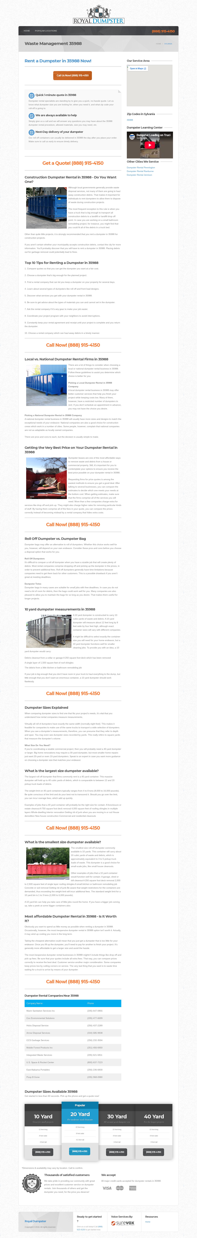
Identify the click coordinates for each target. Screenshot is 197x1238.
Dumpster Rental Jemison (139, 175)
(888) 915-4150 (163, 31)
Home (27, 30)
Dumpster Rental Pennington (141, 167)
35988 (130, 120)
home (158, 44)
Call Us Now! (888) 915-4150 (72, 75)
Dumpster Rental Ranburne (140, 171)
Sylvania (168, 44)
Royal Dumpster (35, 1221)
